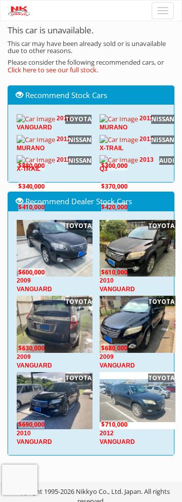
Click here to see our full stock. (53, 69)
